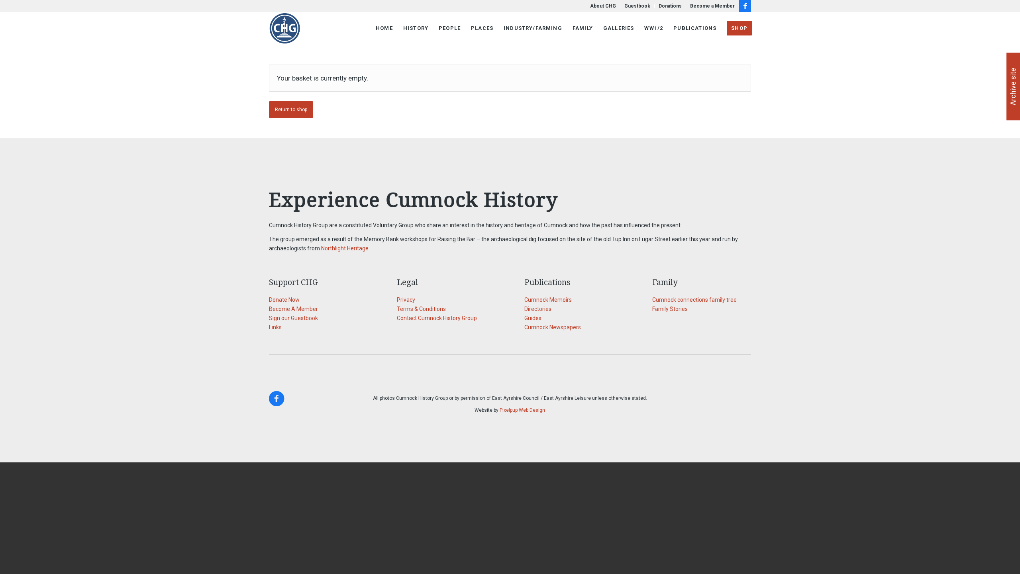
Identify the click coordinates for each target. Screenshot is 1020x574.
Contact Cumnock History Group (437, 318)
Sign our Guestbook (293, 318)
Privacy (406, 300)
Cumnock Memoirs (548, 300)
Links (275, 327)
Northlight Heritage (345, 248)
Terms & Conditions (421, 309)
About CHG (603, 6)
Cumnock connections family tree (694, 300)
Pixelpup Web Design (522, 410)
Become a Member (712, 6)
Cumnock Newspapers (552, 327)
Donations (670, 6)
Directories (537, 309)
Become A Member (293, 309)
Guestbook (637, 6)
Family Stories (670, 309)
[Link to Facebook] (745, 6)
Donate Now (284, 300)
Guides (532, 318)
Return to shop (291, 109)
